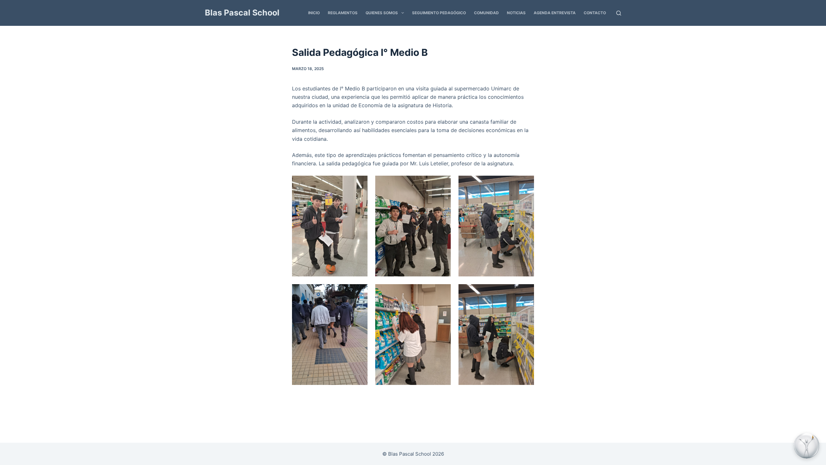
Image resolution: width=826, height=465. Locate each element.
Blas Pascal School (242, 12)
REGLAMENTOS (343, 12)
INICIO (314, 12)
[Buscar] (618, 13)
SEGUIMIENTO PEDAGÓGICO (439, 12)
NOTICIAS (516, 12)
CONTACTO (595, 12)
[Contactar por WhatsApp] (807, 446)
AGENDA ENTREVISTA (555, 12)
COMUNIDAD (486, 12)
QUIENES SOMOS (382, 12)
